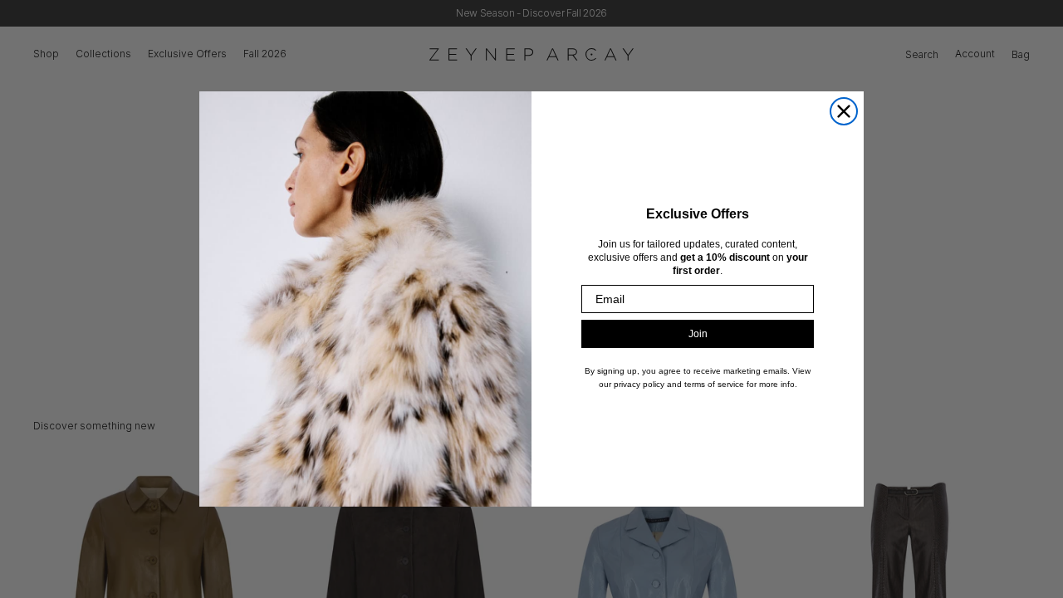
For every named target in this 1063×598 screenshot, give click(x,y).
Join (698, 334)
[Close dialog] (843, 111)
